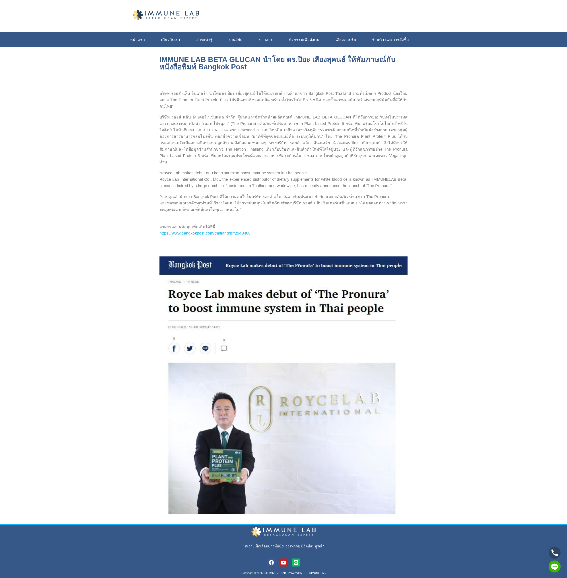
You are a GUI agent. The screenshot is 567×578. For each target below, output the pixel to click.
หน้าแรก (137, 39)
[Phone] (555, 553)
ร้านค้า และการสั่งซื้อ (390, 39)
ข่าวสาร (266, 39)
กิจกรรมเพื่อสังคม (304, 39)
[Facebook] (271, 563)
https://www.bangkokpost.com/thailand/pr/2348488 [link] (204, 233)
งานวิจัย (236, 39)
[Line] (296, 563)
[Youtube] (284, 563)
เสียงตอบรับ (346, 39)
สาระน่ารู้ (204, 39)
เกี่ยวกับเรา (170, 39)
